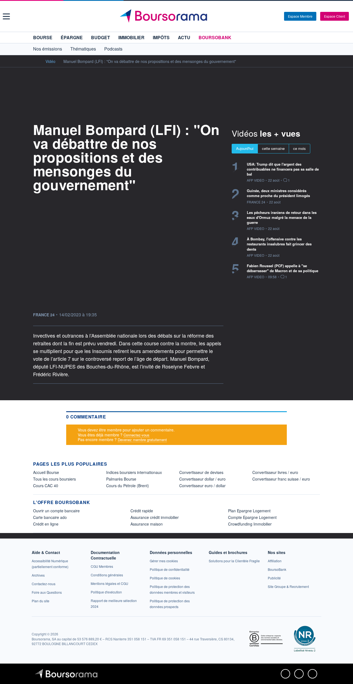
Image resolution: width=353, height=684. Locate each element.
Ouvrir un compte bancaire (56, 510)
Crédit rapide (141, 510)
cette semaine (273, 148)
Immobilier (131, 37)
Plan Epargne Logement (249, 510)
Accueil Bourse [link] (46, 472)
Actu (184, 37)
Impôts (161, 37)
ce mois (299, 148)
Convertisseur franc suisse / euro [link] (281, 479)
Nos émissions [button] (47, 49)
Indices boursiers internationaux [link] (134, 472)
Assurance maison (146, 524)
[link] (38, 575)
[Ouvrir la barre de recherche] (271, 16)
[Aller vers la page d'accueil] (177, 16)
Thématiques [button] (83, 49)
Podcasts (113, 49)
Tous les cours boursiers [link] (54, 479)
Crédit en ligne (45, 524)
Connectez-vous (136, 435)
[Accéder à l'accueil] (35, 61)
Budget (100, 37)
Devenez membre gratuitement (142, 439)
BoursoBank (215, 37)
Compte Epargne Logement (252, 517)
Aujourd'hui (244, 148)
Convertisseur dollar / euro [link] (202, 479)
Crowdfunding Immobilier (250, 524)
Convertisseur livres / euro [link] (275, 472)
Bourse (42, 37)
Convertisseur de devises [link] (201, 472)
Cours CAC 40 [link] (45, 485)
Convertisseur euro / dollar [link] (202, 485)
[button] (6, 16)
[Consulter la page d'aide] (278, 16)
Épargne (72, 37)
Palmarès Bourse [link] (121, 479)
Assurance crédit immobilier (154, 517)
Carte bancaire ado (50, 517)
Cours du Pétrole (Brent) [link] (127, 485)
